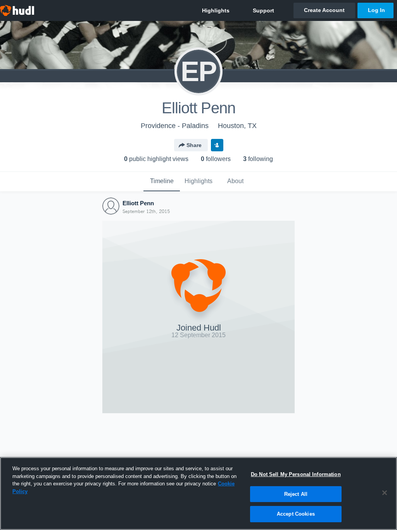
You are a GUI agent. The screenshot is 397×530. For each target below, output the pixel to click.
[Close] (384, 492)
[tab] (161, 181)
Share (194, 145)
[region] (198, 493)
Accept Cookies (296, 514)
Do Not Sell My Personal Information (296, 474)
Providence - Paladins (175, 126)
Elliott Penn (138, 203)
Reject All (295, 494)
